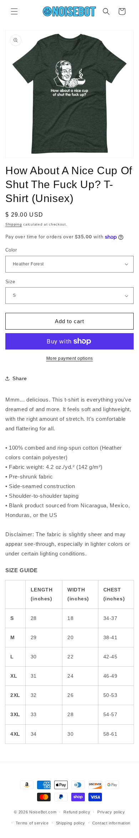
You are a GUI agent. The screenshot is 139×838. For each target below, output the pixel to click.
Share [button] (19, 378)
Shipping (13, 224)
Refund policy (76, 812)
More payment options (69, 358)
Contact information (111, 823)
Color (11, 250)
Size (10, 281)
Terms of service (32, 823)
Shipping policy (71, 823)
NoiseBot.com (42, 812)
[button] (14, 11)
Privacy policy (111, 812)
